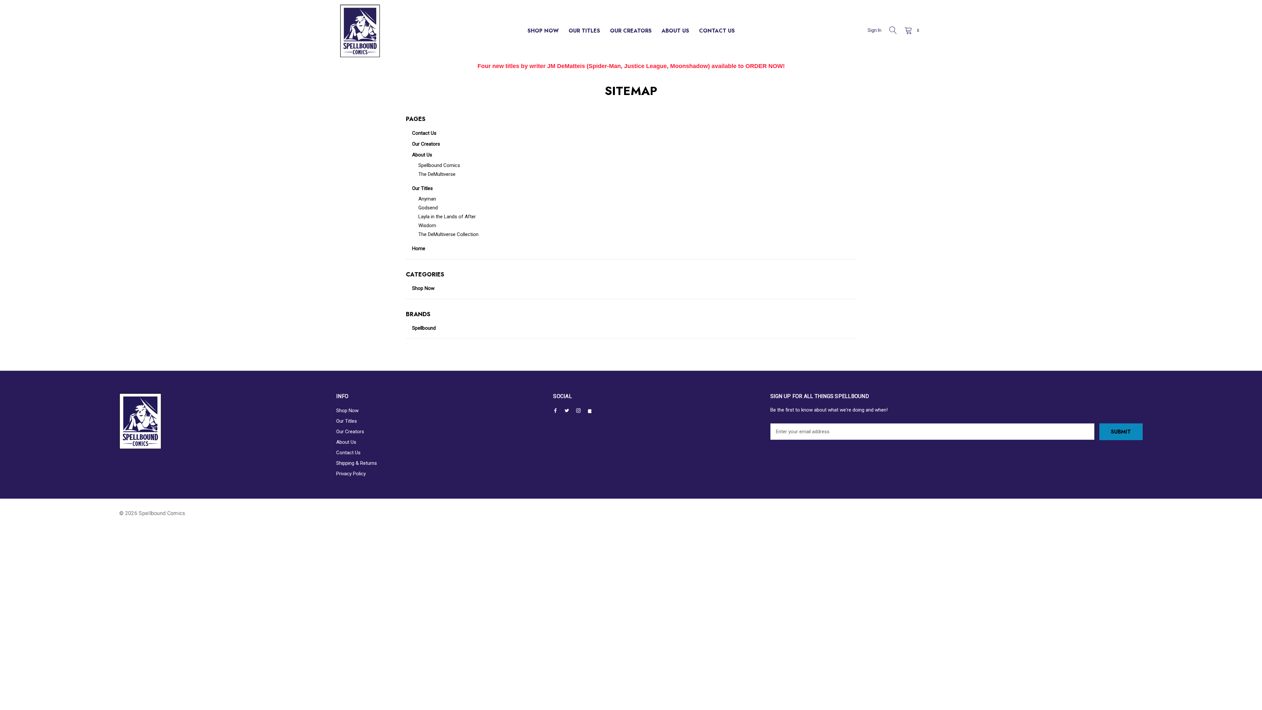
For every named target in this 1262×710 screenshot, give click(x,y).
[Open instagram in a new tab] (579, 410)
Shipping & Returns (356, 463)
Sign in (874, 30)
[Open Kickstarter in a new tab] (591, 411)
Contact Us (348, 453)
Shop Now (347, 411)
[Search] (892, 30)
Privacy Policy (351, 474)
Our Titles (346, 421)
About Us (346, 442)
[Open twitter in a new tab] (568, 410)
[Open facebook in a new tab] (556, 410)
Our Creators (350, 432)
